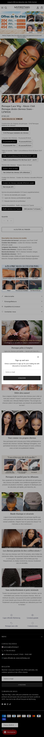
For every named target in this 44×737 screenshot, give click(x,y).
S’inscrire (22, 378)
